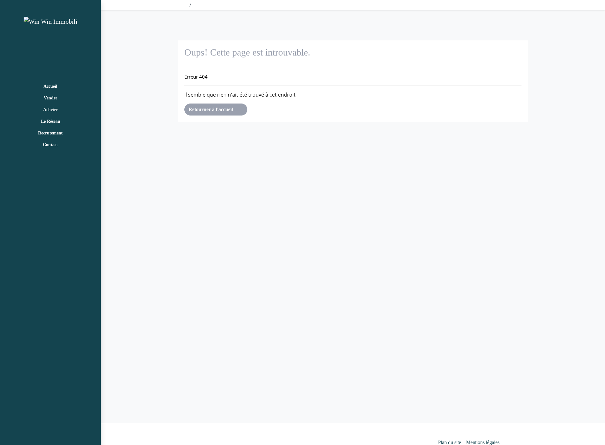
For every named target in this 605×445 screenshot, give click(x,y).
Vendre (50, 98)
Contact (50, 144)
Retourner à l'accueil (211, 109)
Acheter (50, 109)
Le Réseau (50, 121)
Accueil (50, 86)
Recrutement (50, 133)
